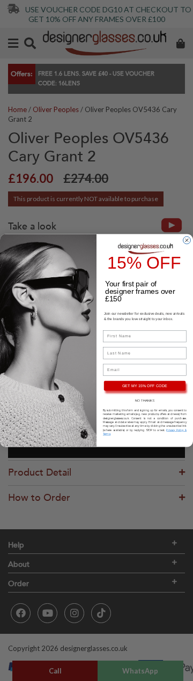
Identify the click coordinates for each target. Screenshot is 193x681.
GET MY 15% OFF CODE (145, 385)
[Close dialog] (187, 240)
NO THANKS (144, 401)
